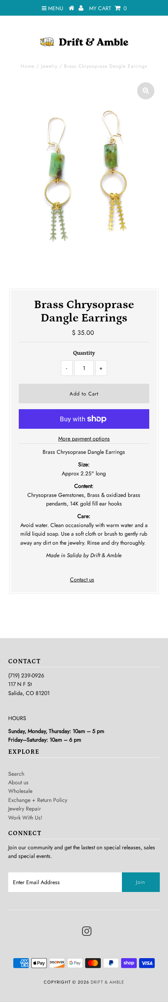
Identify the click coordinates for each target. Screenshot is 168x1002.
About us (18, 782)
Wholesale (20, 791)
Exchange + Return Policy (37, 800)
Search (16, 774)
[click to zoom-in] (145, 90)
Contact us (82, 579)
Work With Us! (25, 817)
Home (27, 66)
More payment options (84, 438)
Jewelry (49, 66)
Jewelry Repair (24, 808)
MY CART (108, 8)
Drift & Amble (107, 982)
